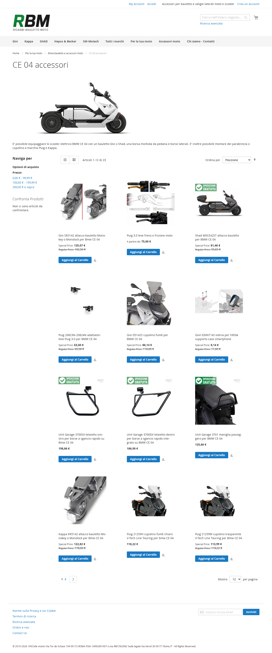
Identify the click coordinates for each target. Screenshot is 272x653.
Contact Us (20, 633)
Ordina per (212, 160)
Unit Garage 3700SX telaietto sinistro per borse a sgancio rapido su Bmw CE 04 (81, 438)
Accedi (151, 4)
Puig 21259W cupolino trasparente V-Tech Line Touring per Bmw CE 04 (218, 536)
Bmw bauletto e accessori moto (66, 53)
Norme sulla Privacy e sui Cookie (34, 611)
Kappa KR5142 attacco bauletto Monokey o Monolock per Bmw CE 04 (82, 536)
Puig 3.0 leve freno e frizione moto (149, 235)
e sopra (23, 187)
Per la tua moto (34, 53)
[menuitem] (15, 41)
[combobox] (225, 17)
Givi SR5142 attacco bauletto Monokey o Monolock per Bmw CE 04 (82, 237)
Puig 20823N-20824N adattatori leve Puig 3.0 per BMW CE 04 (79, 337)
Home (16, 53)
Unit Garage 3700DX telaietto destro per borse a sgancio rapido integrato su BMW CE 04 (151, 438)
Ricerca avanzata (211, 23)
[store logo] (31, 22)
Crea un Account (248, 4)
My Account (136, 4)
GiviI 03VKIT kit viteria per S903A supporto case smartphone (216, 337)
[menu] (136, 41)
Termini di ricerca (24, 616)
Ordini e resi (21, 627)
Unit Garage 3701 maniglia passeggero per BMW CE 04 (218, 436)
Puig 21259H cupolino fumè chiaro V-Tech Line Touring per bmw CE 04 (150, 536)
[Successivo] (73, 579)
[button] (95, 259)
